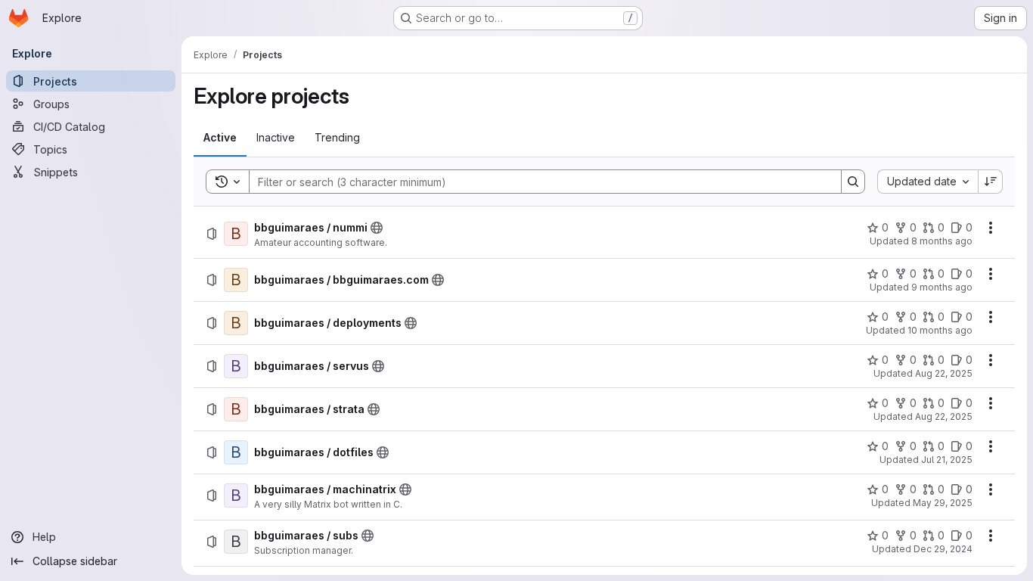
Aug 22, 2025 (944, 373)
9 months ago (942, 287)
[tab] (220, 138)
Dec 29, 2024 (943, 549)
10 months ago (940, 330)
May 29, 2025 (943, 502)
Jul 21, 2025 (947, 459)
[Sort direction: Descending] (991, 181)
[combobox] (927, 181)
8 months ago (942, 241)
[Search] (853, 181)
